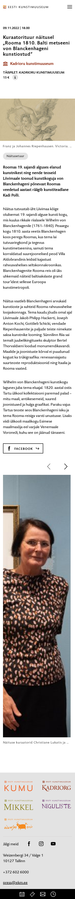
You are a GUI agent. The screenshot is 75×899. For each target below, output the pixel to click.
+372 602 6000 (16, 872)
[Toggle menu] (69, 7)
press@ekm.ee (15, 882)
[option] (37, 610)
